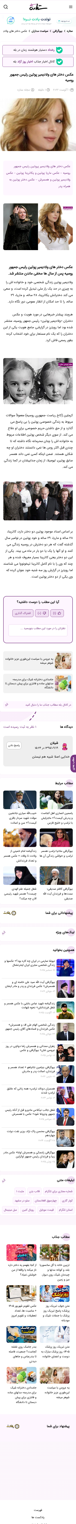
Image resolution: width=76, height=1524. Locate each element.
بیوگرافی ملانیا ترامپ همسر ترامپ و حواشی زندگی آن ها (56, 853)
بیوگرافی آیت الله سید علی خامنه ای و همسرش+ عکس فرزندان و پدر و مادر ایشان (30, 984)
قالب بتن (34, 1191)
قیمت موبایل (46, 1210)
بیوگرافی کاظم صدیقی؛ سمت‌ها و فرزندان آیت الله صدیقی (58, 894)
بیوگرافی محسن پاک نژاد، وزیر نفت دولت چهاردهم (31, 1133)
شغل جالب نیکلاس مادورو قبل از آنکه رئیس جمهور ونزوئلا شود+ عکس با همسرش (30, 1112)
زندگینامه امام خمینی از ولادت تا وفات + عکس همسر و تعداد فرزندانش (20, 856)
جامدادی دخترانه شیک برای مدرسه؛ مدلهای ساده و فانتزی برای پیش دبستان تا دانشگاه (29, 683)
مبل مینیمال (10, 1210)
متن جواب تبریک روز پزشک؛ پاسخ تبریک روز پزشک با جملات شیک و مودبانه (56, 1313)
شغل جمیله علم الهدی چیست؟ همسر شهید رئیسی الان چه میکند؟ (20, 894)
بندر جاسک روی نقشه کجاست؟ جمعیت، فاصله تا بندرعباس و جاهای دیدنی (22, 1354)
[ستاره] (38, 6)
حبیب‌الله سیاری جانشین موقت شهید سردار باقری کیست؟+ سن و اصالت (22, 818)
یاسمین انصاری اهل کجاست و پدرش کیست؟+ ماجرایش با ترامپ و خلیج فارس (57, 818)
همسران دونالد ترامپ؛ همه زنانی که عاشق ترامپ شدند (31, 1091)
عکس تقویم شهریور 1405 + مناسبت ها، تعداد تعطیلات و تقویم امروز (22, 1311)
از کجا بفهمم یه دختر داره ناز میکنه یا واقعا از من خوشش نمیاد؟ (22, 1270)
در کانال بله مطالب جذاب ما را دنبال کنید (48, 705)
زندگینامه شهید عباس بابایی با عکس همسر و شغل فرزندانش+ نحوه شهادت (29, 1005)
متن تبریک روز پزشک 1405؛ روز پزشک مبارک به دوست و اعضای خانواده (55, 1352)
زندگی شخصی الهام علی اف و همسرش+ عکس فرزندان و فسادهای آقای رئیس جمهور (30, 1027)
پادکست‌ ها (38, 1517)
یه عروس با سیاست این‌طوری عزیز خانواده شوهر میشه (29, 661)
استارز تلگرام (66, 1210)
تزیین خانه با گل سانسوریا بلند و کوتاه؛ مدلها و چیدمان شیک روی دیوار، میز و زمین (55, 1272)
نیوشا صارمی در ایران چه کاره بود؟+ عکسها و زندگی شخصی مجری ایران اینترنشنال (29, 963)
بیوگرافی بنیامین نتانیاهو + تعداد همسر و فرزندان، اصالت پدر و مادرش (31, 1069)
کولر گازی (67, 1200)
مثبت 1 (20, 1191)
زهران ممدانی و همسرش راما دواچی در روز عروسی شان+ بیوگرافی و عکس (30, 1048)
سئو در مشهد (22, 1200)
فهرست (38, 1510)
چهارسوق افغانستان (46, 1200)
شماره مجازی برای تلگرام (59, 1191)
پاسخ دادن (14, 745)
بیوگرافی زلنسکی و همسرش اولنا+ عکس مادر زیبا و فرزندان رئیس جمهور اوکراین (29, 1154)
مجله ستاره (23, 90)
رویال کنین (28, 1210)
